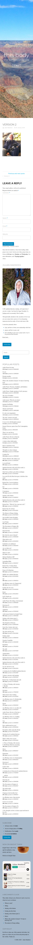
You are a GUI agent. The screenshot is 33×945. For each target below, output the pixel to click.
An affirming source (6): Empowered (12, 583)
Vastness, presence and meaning (11, 675)
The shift (5, 649)
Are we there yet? (7, 548)
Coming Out (6, 454)
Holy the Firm (6, 530)
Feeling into (8, 587)
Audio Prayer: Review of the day (11, 437)
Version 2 (6, 176)
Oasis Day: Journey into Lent (10, 627)
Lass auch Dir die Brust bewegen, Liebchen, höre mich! (15, 477)
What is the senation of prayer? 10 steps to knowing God (15, 919)
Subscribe (7, 344)
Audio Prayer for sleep (8, 367)
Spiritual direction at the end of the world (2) (14, 658)
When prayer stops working (9, 694)
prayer (6, 330)
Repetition (5, 644)
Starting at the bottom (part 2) (10, 618)
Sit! (3, 579)
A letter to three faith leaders (10, 441)
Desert (4, 703)
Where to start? (6, 552)
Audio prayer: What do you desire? (11, 400)
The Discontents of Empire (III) (11, 526)
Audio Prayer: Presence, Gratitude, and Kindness (15, 387)
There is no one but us (8, 432)
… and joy (5, 775)
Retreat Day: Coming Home (10, 565)
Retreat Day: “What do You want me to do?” (14, 504)
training (17, 309)
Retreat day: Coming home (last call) (12, 680)
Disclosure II (6, 605)
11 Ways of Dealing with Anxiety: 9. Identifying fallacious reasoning (11, 743)
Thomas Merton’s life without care (11, 458)
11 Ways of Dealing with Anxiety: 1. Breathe (11, 685)
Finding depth (6, 636)
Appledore (5, 609)
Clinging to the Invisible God (10, 793)
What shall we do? (7, 539)
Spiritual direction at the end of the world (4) (14, 500)
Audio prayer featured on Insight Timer (12, 614)
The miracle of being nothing (12, 923)
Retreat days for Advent (8, 508)
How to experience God (9, 445)
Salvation (5, 690)
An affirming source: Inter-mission (11, 797)
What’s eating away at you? (9, 738)
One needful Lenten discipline (10, 517)
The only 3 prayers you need (10, 417)
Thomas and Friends (8, 408)
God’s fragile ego (7, 596)
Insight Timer (12, 855)
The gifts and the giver (8, 631)
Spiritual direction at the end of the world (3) (14, 662)
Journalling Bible (7, 561)
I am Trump (5, 522)
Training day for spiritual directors (11, 734)
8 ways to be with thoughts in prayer (12, 422)
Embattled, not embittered (9, 544)
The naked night (7, 788)
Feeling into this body (10, 911)
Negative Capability (8, 640)
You (4, 721)
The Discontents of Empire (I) (10, 784)
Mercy (4, 749)
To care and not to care (8, 666)
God (6, 327)
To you (4, 372)
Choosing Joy (6, 780)
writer (9, 311)
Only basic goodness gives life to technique (13, 472)
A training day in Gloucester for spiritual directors (15, 771)
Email (5, 226)
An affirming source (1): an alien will (12, 708)
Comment (6, 193)
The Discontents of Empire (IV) (11, 806)
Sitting (6, 905)
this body (16, 55)
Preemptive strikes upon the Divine (11, 730)
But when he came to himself (10, 535)
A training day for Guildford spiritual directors (14, 671)
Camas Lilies (6, 766)
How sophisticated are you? (9, 725)
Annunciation (6, 653)
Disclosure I (6, 762)
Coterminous (6, 491)
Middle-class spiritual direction (10, 574)
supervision (25, 309)
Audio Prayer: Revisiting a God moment (13, 601)
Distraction (5, 753)
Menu (17, 65)
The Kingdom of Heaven (9, 623)
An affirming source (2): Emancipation (12, 758)
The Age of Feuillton (8, 395)
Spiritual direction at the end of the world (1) (14, 467)
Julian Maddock (8, 127)
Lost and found (6, 463)
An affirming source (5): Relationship (12, 699)
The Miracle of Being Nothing (10, 513)
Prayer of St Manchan (8, 570)
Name (5, 218)
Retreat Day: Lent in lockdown (10, 482)
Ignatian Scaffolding (8, 404)
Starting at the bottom (8, 495)
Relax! (4, 592)
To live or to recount (8, 801)
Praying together (7, 376)
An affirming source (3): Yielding (11, 716)
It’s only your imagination (9, 413)
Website (5, 234)
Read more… (6, 337)
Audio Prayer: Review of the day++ (12, 712)
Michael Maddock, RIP (8, 557)
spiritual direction (10, 309)
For (3, 487)
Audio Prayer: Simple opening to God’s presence (15, 391)
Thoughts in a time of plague (10, 450)
